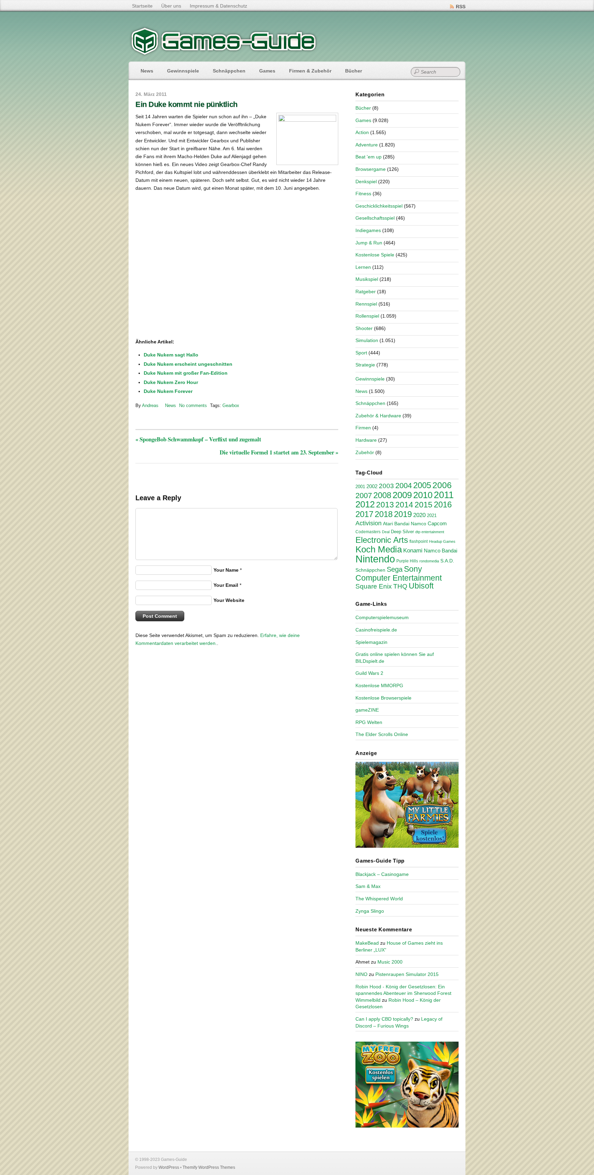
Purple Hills (407, 561)
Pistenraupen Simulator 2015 (407, 974)
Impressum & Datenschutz (218, 6)
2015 (423, 504)
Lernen (363, 267)
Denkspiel (366, 181)
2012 (365, 504)
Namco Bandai (440, 550)
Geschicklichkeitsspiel (379, 206)
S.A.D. (447, 560)
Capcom (437, 523)
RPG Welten (368, 722)
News (147, 71)
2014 (404, 504)
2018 (384, 514)
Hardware (366, 440)
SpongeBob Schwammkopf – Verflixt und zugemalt (198, 439)
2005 (422, 485)
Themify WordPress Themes (209, 1167)
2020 (419, 515)
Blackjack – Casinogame (382, 874)
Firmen (363, 427)
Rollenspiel (367, 316)
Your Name (226, 570)
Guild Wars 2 (369, 673)
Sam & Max (368, 886)
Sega (395, 569)
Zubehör (364, 452)
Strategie (365, 364)
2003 (386, 486)
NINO (361, 974)
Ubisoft (421, 585)
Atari (388, 523)
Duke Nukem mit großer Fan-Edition (186, 373)
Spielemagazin (371, 642)
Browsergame (370, 169)
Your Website (228, 600)
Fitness (363, 193)
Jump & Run (368, 242)
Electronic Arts (381, 540)
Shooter (364, 328)
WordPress (168, 1167)
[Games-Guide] (224, 53)
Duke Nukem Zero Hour (171, 382)
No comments (193, 405)
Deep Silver (402, 531)
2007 (363, 495)
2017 (364, 514)
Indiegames (368, 230)
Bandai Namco (410, 523)
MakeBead (367, 943)
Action (362, 132)
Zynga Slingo (369, 911)
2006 (442, 485)
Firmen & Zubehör (310, 71)
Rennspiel (366, 304)
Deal (385, 532)
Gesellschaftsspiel (375, 218)
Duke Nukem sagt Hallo (171, 355)
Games (267, 71)
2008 (382, 495)
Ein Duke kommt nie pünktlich (186, 104)
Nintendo (375, 558)
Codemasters (368, 531)
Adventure (366, 144)
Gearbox (230, 405)
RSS (460, 6)
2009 (402, 495)
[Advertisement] (192, 316)
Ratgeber (365, 291)
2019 (403, 514)
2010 (422, 495)
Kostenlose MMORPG (379, 685)
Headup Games (442, 541)
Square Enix (373, 586)
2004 (403, 485)
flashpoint (418, 541)
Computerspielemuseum (382, 617)
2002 (371, 486)
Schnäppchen (229, 71)
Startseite (142, 6)
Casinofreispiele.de (376, 630)
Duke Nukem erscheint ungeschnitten (188, 364)
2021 (432, 515)
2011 (444, 495)
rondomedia (429, 561)
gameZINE (367, 710)
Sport (361, 352)
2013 (385, 504)
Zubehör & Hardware (378, 415)
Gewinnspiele (183, 71)
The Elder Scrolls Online (381, 734)
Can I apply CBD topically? (384, 1019)
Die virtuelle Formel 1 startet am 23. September (279, 452)
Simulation (366, 340)
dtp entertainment (429, 532)
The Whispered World (379, 898)
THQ (400, 586)
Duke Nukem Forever (168, 391)
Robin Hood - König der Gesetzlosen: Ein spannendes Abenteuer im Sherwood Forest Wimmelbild (403, 993)
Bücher (353, 71)
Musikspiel (366, 279)
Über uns (171, 6)
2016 (443, 504)
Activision (368, 523)
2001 (360, 486)
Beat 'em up (368, 157)
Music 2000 (390, 962)
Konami (412, 550)
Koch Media (378, 549)
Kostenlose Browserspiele (383, 698)
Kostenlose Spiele (374, 254)
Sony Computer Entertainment (398, 573)
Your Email (225, 585)
